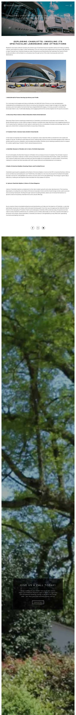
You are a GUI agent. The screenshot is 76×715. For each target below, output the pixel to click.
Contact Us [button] (38, 602)
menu (67, 5)
